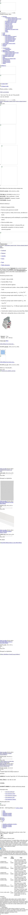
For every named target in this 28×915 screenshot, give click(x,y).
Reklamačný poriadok (7, 826)
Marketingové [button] (3, 906)
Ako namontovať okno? (10, 39)
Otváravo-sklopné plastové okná (14, 18)
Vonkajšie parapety (9, 25)
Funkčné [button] (2, 847)
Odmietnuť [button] (5, 833)
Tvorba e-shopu (19, 807)
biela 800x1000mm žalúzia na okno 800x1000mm (6, 642)
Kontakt (4, 45)
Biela (7, 340)
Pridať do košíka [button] (3, 468)
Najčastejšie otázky (6, 35)
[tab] (2, 262)
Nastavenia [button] (11, 833)
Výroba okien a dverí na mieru (9, 43)
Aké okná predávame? (9, 41)
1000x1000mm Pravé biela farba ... (7, 344)
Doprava (7, 42)
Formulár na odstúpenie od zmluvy (10, 824)
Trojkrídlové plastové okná (10, 22)
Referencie (5, 44)
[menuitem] (14, 272)
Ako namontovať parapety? (11, 36)
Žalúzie (6, 31)
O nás (4, 32)
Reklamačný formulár (7, 825)
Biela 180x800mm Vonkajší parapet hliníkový (5, 754)
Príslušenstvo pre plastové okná (11, 29)
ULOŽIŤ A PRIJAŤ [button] (4, 913)
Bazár (6, 30)
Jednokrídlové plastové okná (11, 17)
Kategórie (5, 16)
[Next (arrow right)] (1, 831)
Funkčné (3, 848)
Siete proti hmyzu (8, 28)
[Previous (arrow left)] (0, 831)
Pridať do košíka (4, 244)
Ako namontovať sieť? (10, 37)
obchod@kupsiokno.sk (10, 783)
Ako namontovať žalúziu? (10, 38)
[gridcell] (14, 269)
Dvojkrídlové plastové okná (11, 21)
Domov (1, 101)
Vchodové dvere (8, 24)
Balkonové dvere (8, 23)
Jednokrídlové (8, 49)
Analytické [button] (2, 896)
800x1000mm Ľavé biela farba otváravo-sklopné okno (6, 765)
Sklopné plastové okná (12, 19)
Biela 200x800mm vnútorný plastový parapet (6, 532)
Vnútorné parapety (9, 27)
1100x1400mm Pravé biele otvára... (7, 362)
